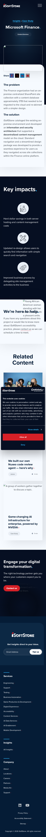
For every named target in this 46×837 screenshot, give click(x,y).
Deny (23, 445)
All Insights (8, 749)
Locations (7, 773)
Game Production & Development (17, 702)
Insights (16, 20)
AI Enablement (9, 725)
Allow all (23, 437)
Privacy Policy (23, 813)
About (6, 769)
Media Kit (7, 787)
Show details (33, 430)
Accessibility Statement (23, 818)
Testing (6, 692)
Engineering (8, 683)
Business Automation (12, 697)
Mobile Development (12, 730)
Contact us (11, 588)
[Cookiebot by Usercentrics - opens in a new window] (33, 390)
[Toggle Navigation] (39, 5)
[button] (12, 76)
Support (7, 687)
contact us (26, 329)
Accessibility (8, 711)
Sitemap (23, 823)
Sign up (36, 651)
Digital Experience (11, 706)
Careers (6, 778)
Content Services (23, 34)
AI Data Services (10, 720)
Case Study (27, 20)
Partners (7, 783)
